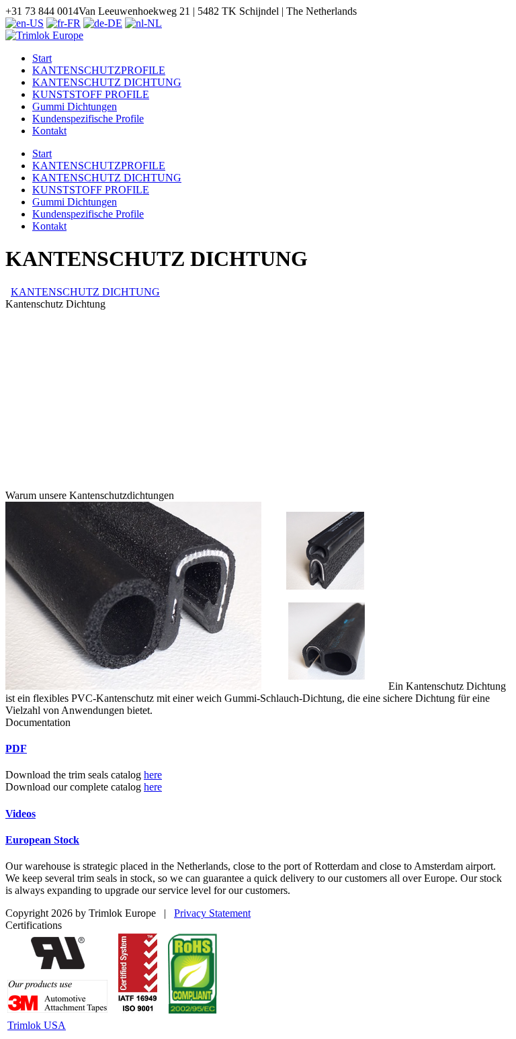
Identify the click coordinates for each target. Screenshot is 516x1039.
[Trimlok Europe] (44, 35)
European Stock (42, 840)
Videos (20, 813)
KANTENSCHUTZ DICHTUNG (106, 177)
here (153, 774)
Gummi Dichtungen (74, 202)
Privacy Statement (212, 913)
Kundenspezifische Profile (88, 214)
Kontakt (49, 226)
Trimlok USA (36, 1025)
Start (42, 153)
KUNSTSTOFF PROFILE (90, 189)
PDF (16, 748)
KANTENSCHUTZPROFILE (98, 165)
